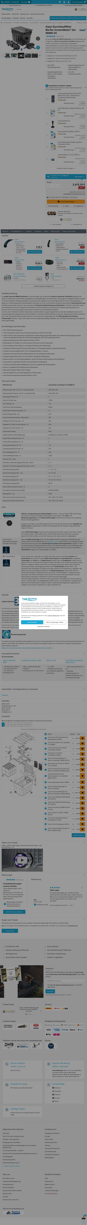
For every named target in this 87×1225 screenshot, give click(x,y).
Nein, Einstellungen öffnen (54, 622)
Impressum (47, 626)
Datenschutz (40, 626)
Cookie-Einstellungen (53, 615)
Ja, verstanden (32, 622)
